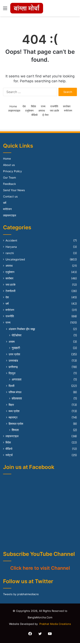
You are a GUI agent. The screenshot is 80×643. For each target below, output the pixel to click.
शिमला (15, 430)
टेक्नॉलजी (10, 291)
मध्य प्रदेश (14, 411)
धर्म (4, 202)
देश (24, 106)
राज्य (43, 106)
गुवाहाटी (16, 348)
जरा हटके (54, 110)
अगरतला (16, 379)
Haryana (11, 246)
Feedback (9, 183)
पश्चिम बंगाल (15, 392)
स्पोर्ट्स (9, 455)
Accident (11, 240)
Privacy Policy (12, 171)
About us (9, 165)
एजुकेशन (29, 110)
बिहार (11, 404)
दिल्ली (11, 385)
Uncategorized (15, 259)
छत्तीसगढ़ (13, 367)
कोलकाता (17, 398)
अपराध (41, 110)
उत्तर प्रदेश (14, 354)
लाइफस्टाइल (14, 110)
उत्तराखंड (13, 360)
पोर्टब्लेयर (17, 335)
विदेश (33, 106)
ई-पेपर (45, 114)
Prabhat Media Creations (55, 623)
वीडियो (34, 114)
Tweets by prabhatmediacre (21, 594)
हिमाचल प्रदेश (16, 423)
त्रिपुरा (12, 373)
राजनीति (54, 106)
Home (13, 106)
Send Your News (14, 190)
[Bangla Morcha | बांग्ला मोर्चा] (26, 8)
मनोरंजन (68, 110)
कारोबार (67, 106)
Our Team (9, 177)
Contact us (10, 196)
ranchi (10, 253)
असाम (12, 341)
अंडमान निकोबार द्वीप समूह (22, 329)
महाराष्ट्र (13, 417)
